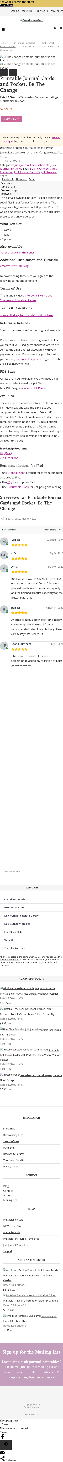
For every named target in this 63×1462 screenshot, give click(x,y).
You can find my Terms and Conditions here (26, 315)
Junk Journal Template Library (21, 915)
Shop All (8, 940)
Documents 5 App (18, 487)
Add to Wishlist (14, 161)
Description (6, 183)
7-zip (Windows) (9, 458)
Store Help (27, 11)
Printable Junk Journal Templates (21, 1238)
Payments (9, 1147)
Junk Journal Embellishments (31, 165)
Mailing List (10, 1200)
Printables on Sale (14, 899)
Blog (6, 1186)
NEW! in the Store (14, 907)
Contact (8, 1191)
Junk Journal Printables (24, 42)
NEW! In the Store (13, 1226)
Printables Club (13, 932)
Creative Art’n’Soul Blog (14, 266)
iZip (9, 482)
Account (15, 11)
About (7, 1195)
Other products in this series (17, 252)
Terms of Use (57, 11)
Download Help (8, 190)
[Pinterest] (29, 1393)
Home (3, 42)
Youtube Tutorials (15, 948)
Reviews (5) (6, 193)
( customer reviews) (12, 101)
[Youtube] (34, 1393)
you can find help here (27, 359)
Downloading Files (13, 1134)
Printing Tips (42, 11)
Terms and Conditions (15, 1160)
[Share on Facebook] (2, 1438)
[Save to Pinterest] (6, 1445)
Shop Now (6, 5)
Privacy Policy (10, 1166)
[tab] (31, 183)
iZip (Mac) (6, 453)
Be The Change (39, 168)
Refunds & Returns (13, 1153)
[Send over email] (2, 1454)
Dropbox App (15, 473)
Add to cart (11, 119)
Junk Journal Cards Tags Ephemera (35, 172)
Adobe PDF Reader (35, 388)
